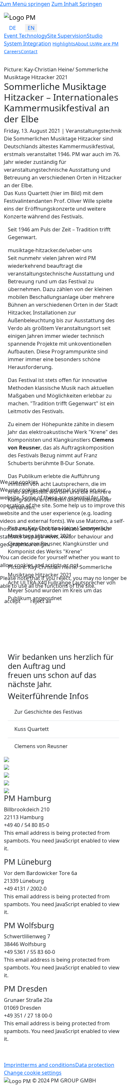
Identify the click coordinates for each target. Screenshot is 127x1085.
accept (12, 601)
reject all (40, 601)
